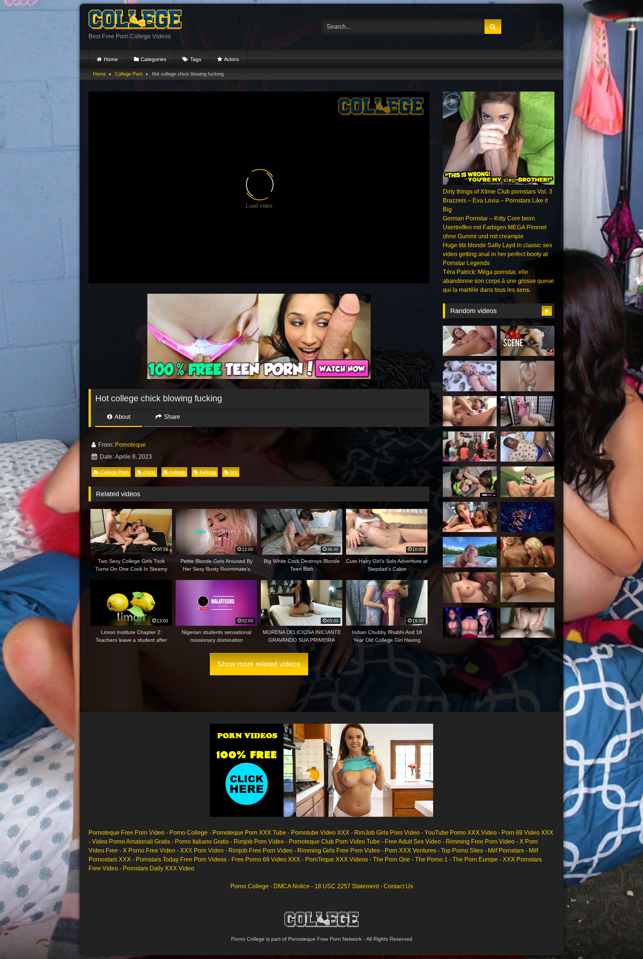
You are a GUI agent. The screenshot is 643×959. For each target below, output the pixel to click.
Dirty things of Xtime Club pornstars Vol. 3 (497, 191)
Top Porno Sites (462, 850)
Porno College (188, 832)
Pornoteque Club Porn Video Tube (334, 841)
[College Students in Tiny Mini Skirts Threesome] (470, 517)
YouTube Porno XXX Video (461, 832)
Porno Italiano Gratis (202, 841)
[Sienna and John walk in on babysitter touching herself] (527, 552)
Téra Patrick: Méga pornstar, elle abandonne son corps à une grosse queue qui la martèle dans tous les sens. (498, 281)
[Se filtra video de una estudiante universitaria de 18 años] (470, 623)
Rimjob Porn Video (259, 841)
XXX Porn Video (202, 850)
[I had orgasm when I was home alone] (527, 376)
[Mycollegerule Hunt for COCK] (470, 446)
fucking (207, 472)
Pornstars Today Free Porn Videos (181, 859)
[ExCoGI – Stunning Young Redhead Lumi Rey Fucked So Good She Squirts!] (470, 341)
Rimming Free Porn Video (480, 841)
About (121, 417)
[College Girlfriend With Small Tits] (527, 587)
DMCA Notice (291, 886)
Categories (153, 59)
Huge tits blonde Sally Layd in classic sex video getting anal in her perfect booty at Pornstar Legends (497, 254)
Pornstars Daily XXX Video (158, 868)
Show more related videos (259, 664)
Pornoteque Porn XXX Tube (249, 832)
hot (233, 472)
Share (171, 417)
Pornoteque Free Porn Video (126, 832)
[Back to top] (620, 937)
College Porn (129, 74)
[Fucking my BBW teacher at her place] (527, 446)
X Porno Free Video (149, 850)
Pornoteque (130, 445)
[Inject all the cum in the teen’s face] (470, 411)
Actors (231, 59)
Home (111, 59)
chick (149, 472)
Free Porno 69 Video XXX (265, 859)
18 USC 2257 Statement (346, 886)
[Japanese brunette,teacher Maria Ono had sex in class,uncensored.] (527, 481)
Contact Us (398, 886)
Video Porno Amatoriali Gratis (131, 841)
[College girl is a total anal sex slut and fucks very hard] (527, 623)
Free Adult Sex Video (413, 841)
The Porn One (391, 859)
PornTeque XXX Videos (336, 859)
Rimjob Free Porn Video (260, 850)
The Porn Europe (475, 859)
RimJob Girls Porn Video (387, 832)
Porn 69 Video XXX (527, 832)
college (177, 472)
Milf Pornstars (506, 850)
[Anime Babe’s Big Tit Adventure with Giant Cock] (527, 411)
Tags (195, 59)
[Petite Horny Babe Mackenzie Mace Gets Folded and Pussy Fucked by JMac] (470, 552)
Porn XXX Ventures (410, 850)
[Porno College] (135, 21)
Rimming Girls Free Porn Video (338, 850)
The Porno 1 (431, 859)
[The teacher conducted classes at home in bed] (470, 376)
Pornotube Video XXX (320, 832)
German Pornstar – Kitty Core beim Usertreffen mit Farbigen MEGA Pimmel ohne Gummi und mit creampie (495, 227)
